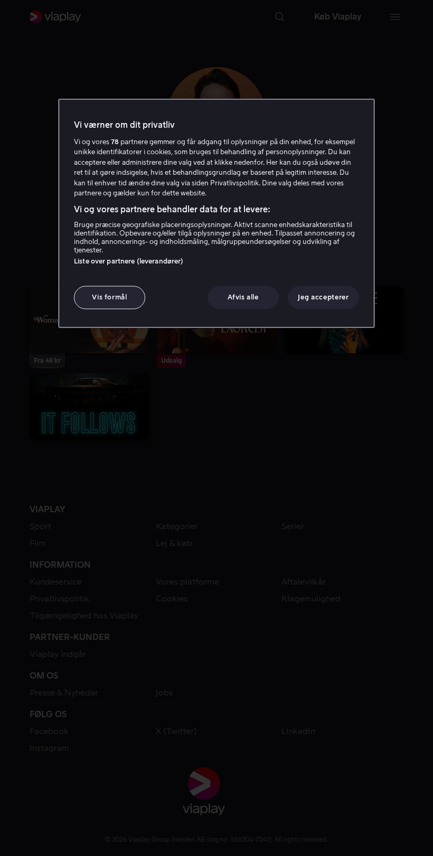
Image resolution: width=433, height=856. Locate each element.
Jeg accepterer (323, 297)
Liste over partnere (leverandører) (128, 261)
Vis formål (109, 297)
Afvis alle (243, 297)
